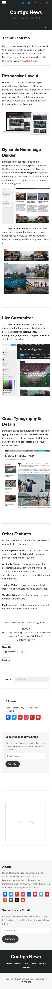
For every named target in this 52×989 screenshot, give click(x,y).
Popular (21, 680)
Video (33, 963)
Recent (8, 680)
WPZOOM (26, 982)
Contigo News (26, 12)
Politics (17, 963)
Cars (26, 963)
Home (9, 963)
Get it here (31, 61)
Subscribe (12, 764)
